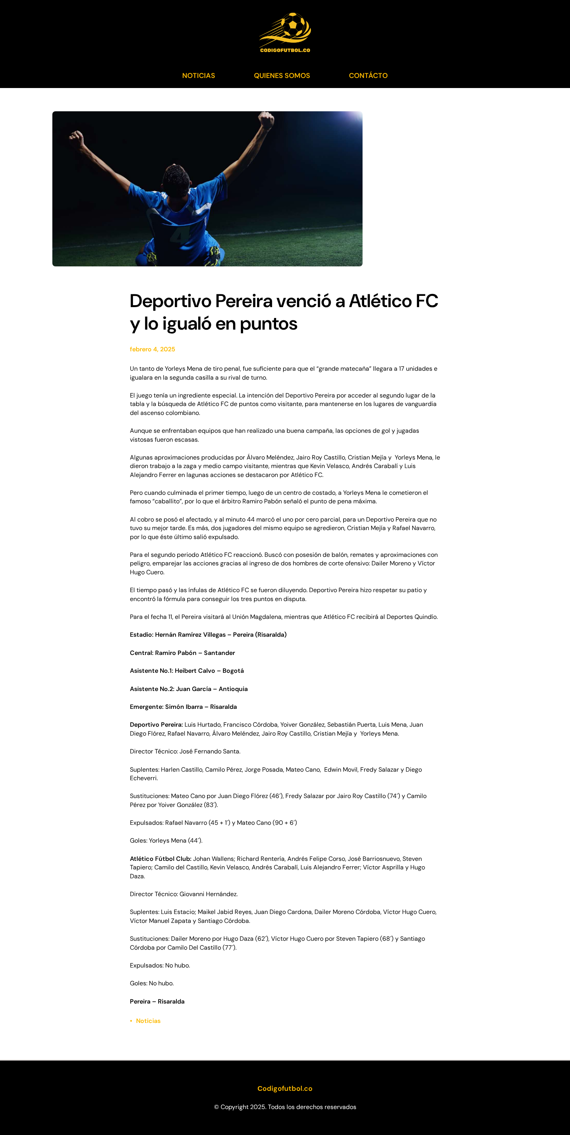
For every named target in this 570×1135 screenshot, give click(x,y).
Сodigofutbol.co (285, 1088)
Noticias (148, 1021)
